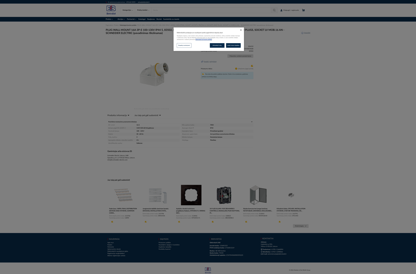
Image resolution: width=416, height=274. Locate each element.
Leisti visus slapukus (233, 45)
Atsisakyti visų (217, 45)
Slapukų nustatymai (184, 45)
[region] (209, 39)
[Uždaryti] (241, 30)
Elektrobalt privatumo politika (204, 39)
